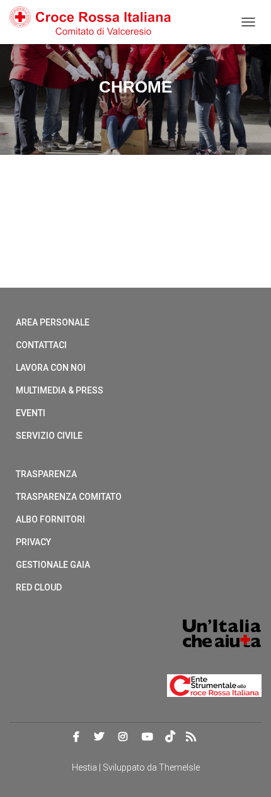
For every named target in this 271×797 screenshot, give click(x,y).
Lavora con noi (51, 368)
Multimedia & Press (59, 390)
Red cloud (39, 587)
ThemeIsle (179, 767)
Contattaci (41, 345)
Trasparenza (46, 474)
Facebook (76, 737)
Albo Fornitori (50, 519)
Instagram (123, 737)
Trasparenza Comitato (69, 497)
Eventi (30, 413)
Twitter (99, 737)
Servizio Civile (49, 436)
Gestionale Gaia (53, 565)
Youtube (147, 737)
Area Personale (52, 322)
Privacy (33, 542)
